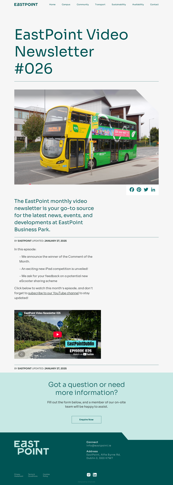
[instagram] (88, 475)
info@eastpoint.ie (98, 445)
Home (52, 4)
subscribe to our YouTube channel (53, 293)
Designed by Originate (86, 482)
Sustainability (119, 4)
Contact (154, 4)
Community (83, 4)
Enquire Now (86, 419)
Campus (66, 4)
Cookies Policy (46, 475)
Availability (138, 4)
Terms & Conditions (32, 475)
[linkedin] (95, 475)
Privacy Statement (18, 475)
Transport (100, 4)
